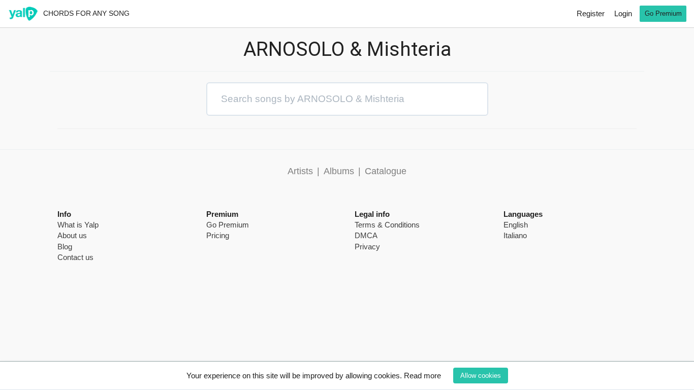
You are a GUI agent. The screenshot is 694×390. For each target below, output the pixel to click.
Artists (300, 171)
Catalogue (385, 171)
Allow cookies (480, 375)
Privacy (367, 246)
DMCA (366, 235)
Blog (64, 246)
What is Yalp (78, 224)
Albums (339, 171)
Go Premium (663, 13)
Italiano (515, 235)
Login (623, 13)
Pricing (217, 235)
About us (72, 235)
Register (591, 13)
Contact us (75, 257)
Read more (422, 375)
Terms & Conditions (387, 224)
